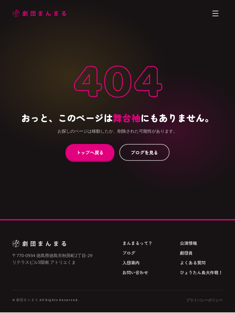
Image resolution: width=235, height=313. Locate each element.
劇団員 (186, 253)
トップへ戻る (90, 152)
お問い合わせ (135, 272)
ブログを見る (144, 152)
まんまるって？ (137, 243)
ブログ (128, 253)
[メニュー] (215, 13)
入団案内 (131, 263)
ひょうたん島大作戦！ (201, 272)
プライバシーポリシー (204, 300)
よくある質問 (193, 263)
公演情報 (188, 243)
